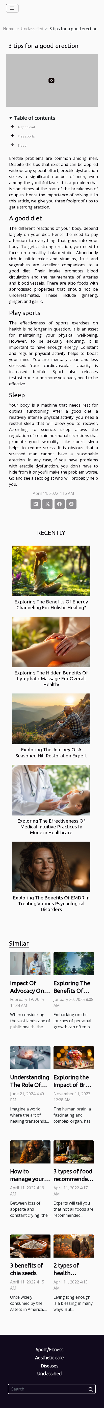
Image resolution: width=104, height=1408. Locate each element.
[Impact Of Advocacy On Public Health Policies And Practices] (30, 963)
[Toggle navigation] (12, 8)
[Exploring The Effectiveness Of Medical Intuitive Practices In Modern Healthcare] (51, 790)
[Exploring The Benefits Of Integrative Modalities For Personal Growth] (74, 963)
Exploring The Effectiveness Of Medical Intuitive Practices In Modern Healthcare (51, 826)
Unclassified (32, 28)
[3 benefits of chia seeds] (30, 1245)
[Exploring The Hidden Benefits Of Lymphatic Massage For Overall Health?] (51, 642)
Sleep (22, 145)
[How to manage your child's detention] (30, 1151)
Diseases (49, 1365)
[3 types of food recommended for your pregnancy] (74, 1151)
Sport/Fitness (49, 1349)
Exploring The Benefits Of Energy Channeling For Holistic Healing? (51, 604)
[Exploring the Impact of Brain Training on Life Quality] (74, 1057)
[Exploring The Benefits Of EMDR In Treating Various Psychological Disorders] (51, 867)
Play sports (26, 136)
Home (8, 28)
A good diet (26, 127)
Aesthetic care (49, 1357)
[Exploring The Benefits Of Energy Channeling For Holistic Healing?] (51, 571)
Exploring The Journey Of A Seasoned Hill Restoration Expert (51, 752)
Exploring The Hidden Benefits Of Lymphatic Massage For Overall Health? (51, 678)
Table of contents (34, 117)
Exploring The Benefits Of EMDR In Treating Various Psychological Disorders (51, 903)
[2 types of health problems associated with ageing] (74, 1245)
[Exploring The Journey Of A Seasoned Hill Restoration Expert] (51, 718)
